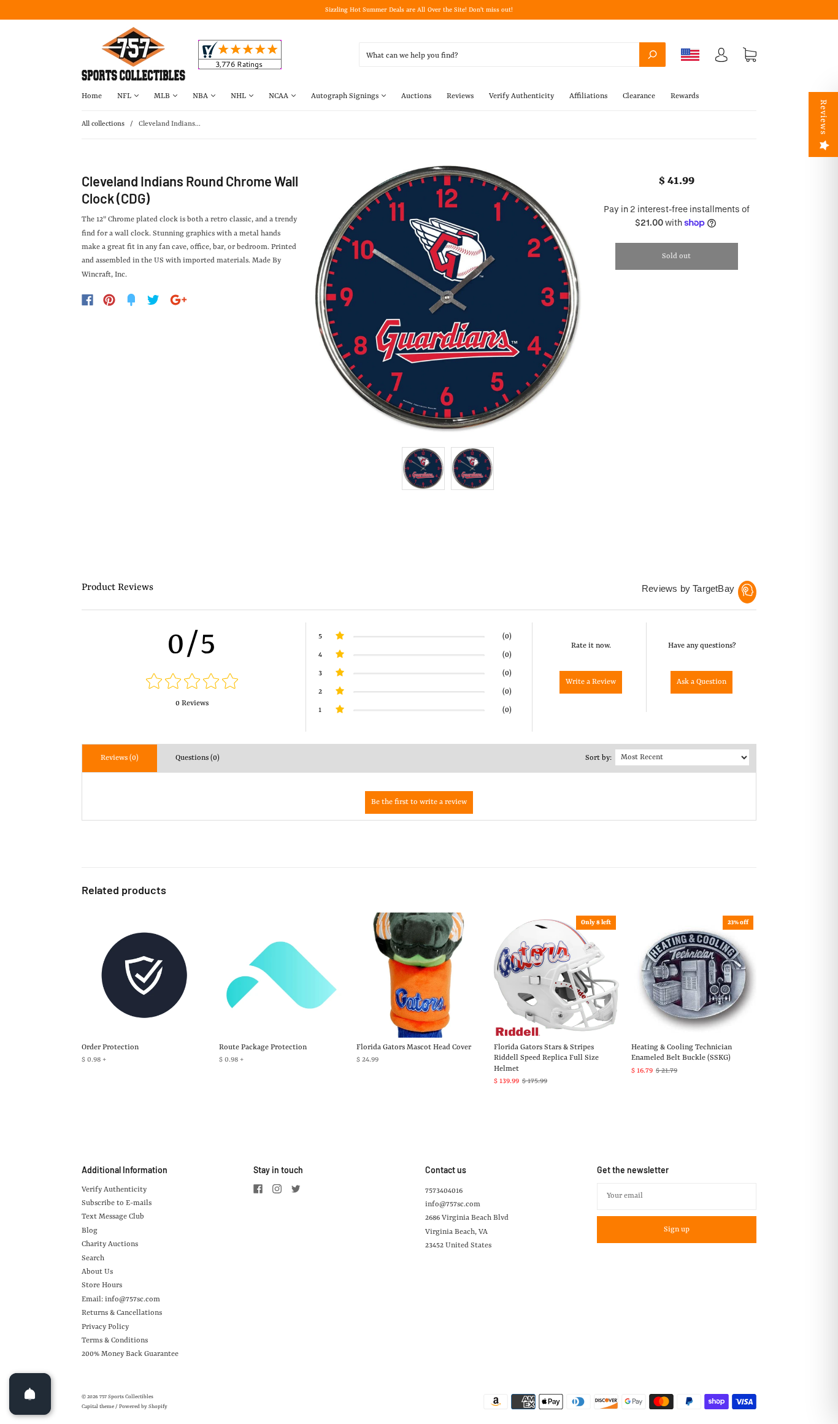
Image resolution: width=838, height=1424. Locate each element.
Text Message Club (113, 1216)
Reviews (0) (120, 758)
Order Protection (110, 1047)
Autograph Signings (345, 96)
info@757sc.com (452, 1204)
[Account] (721, 57)
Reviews (460, 96)
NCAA (279, 96)
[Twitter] (153, 300)
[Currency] (690, 54)
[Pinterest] (109, 300)
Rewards (685, 96)
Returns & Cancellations (122, 1313)
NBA (201, 96)
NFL (125, 96)
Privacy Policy (105, 1327)
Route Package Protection (263, 1047)
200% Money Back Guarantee (130, 1354)
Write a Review (591, 682)
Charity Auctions (110, 1244)
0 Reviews (192, 703)
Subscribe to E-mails (117, 1203)
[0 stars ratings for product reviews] (192, 682)
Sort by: (598, 758)
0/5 (192, 644)
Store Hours (102, 1285)
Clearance (639, 96)
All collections (103, 124)
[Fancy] (131, 300)
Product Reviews (117, 587)
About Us (97, 1272)
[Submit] (652, 54)
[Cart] (749, 55)
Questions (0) (197, 758)
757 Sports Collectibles (126, 1397)
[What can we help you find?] (512, 56)
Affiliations (588, 96)
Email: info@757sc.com (121, 1299)
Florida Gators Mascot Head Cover (413, 1047)
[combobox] (512, 54)
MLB (163, 96)
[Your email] (676, 1196)
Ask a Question (701, 682)
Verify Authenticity (521, 96)
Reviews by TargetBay (688, 588)
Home (92, 96)
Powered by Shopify (143, 1407)
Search (93, 1258)
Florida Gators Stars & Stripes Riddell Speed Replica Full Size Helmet (546, 1058)
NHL (239, 96)
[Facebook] (87, 300)
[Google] (178, 300)
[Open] (30, 1394)
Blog (90, 1231)
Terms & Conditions (115, 1340)
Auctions (416, 96)
